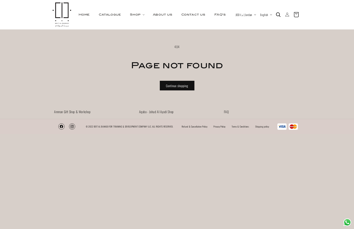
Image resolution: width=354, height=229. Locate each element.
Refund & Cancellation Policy (195, 126)
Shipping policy (262, 126)
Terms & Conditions (240, 126)
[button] (136, 14)
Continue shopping (177, 85)
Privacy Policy (219, 126)
